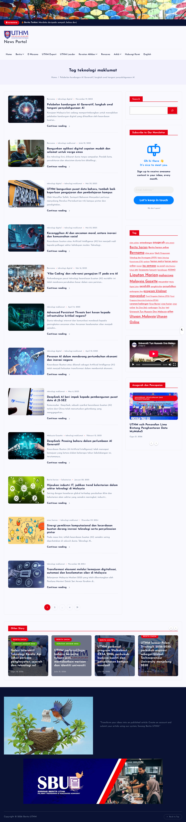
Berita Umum (19, 639)
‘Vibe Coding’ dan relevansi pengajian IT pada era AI (82, 273)
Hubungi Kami (132, 54)
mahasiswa (166, 275)
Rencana (105, 54)
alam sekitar (134, 243)
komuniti (153, 270)
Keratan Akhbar (87, 54)
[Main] (133, 364)
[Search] (172, 110)
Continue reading (57, 126)
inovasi (139, 266)
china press (149, 253)
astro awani (169, 243)
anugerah (159, 242)
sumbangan (153, 307)
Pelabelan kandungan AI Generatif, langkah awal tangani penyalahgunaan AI (97, 77)
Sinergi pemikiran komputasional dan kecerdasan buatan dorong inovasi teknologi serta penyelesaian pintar (81, 529)
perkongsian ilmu (136, 291)
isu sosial (161, 266)
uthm (170, 311)
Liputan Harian (144, 275)
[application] (154, 353)
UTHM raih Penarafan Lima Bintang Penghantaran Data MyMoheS (148, 428)
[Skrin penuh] (174, 364)
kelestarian (66, 480)
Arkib (116, 54)
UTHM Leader (67, 54)
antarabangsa (146, 243)
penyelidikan (169, 286)
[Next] (156, 443)
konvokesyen (162, 270)
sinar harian (52, 520)
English (147, 54)
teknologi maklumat (66, 143)
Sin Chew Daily (141, 307)
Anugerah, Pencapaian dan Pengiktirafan (149, 398)
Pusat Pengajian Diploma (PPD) (158, 296)
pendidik (145, 286)
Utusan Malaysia (143, 316)
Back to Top (174, 817)
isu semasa (149, 265)
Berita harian (53, 480)
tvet (167, 308)
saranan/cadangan (139, 304)
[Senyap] (170, 364)
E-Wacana (33, 54)
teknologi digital (65, 99)
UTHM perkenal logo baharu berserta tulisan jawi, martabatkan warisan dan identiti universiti (26, 658)
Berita (19, 54)
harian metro (157, 261)
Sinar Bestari (155, 304)
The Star (161, 307)
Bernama (51, 99)
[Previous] (151, 443)
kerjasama (144, 270)
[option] (154, 415)
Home (9, 54)
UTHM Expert (49, 54)
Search (136, 99)
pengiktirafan (156, 286)
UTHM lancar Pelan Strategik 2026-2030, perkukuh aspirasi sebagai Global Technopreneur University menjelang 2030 (112, 654)
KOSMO (172, 270)
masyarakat (163, 282)
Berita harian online (158, 247)
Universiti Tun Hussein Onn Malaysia (148, 312)
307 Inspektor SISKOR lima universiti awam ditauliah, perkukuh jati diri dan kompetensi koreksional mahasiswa (158, 658)
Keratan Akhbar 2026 (24, 644)
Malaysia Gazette (55, 436)
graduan (147, 261)
